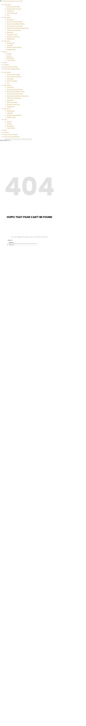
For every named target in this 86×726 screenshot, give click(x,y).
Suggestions (11, 39)
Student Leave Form (13, 37)
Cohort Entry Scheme (10, 67)
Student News (11, 49)
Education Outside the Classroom (18, 28)
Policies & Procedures (14, 30)
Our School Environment (15, 26)
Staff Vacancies (12, 13)
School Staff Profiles (13, 7)
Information (7, 17)
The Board (10, 11)
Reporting (10, 32)
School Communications (15, 22)
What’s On (6, 41)
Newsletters (11, 43)
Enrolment (10, 20)
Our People (7, 5)
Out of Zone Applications (11, 69)
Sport (5, 52)
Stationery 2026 (12, 35)
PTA (8, 15)
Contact (6, 64)
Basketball (10, 58)
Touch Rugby (11, 60)
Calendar (10, 45)
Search (2, 140)
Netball (9, 54)
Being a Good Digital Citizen (16, 24)
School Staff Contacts (14, 9)
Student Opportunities (14, 47)
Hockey (9, 56)
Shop (5, 62)
